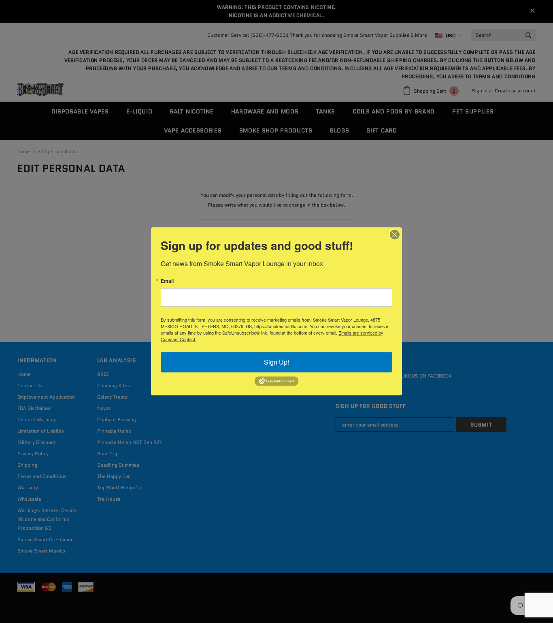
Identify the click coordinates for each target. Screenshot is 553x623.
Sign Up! (276, 362)
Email (167, 280)
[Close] (395, 234)
